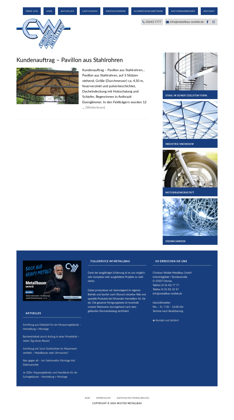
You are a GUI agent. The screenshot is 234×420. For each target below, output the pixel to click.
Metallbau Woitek (43, 34)
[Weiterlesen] (95, 107)
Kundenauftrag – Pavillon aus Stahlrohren (69, 60)
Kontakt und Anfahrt (167, 320)
